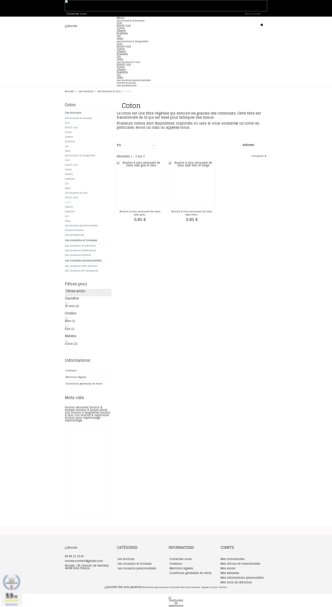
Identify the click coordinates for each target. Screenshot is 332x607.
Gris (69, 328)
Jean (120, 38)
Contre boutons (126, 83)
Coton (121, 28)
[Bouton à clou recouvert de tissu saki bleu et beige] (192, 184)
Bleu (70, 320)
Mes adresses (229, 573)
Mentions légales (75, 377)
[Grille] (260, 145)
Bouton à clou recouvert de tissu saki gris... (139, 213)
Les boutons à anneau (131, 20)
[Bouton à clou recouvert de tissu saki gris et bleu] (140, 184)
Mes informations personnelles (242, 577)
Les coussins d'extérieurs (80, 250)
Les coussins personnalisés (83, 260)
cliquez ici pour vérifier (214, 587)
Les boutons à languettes (132, 41)
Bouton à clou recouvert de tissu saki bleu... (191, 213)
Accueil (69, 91)
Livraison (71, 371)
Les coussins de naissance (81, 271)
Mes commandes (232, 559)
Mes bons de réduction (236, 582)
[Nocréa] (88, 26)
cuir (77, 415)
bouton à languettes (85, 412)
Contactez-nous (76, 13)
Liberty (121, 30)
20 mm (72, 306)
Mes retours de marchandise (240, 563)
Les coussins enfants (78, 255)
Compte (227, 547)
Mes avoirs (227, 568)
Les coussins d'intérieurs (80, 246)
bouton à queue (87, 409)
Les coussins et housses (81, 240)
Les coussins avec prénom (81, 266)
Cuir (119, 23)
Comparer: (258, 156)
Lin (119, 36)
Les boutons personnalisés (134, 80)
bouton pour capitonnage (82, 417)
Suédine (122, 33)
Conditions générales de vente (83, 384)
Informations (77, 360)
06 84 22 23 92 (74, 556)
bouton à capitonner (95, 415)
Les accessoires (127, 85)
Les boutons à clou (76, 193)
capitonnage (73, 420)
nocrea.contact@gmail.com (84, 560)
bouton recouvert (77, 407)
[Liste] (265, 145)
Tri (119, 144)
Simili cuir (124, 25)
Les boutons (73, 112)
